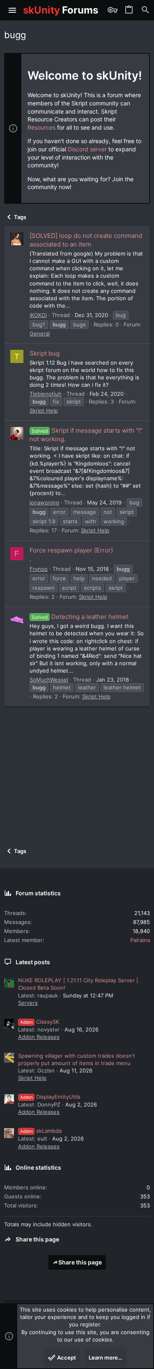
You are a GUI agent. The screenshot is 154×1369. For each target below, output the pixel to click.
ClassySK (39, 1021)
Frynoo (39, 569)
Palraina (140, 940)
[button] (12, 10)
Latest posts (33, 961)
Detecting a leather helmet (80, 617)
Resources (41, 127)
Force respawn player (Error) (71, 550)
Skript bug (45, 353)
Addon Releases (39, 1037)
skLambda (41, 1130)
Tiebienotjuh (46, 393)
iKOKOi (38, 315)
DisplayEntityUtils (50, 1096)
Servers (28, 1002)
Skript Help (44, 410)
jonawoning (44, 502)
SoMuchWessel (49, 679)
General (40, 333)
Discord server (87, 149)
